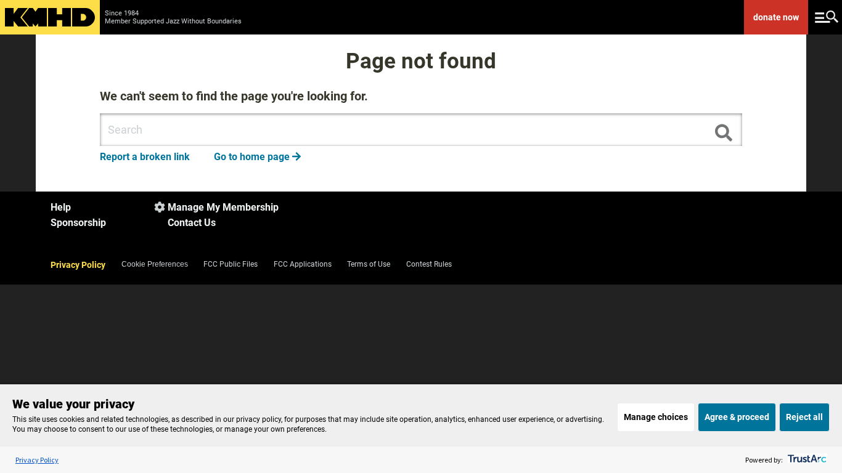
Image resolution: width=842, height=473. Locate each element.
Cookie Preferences (154, 264)
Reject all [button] (804, 417)
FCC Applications (303, 264)
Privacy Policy (78, 265)
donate (776, 17)
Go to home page (257, 157)
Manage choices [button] (656, 417)
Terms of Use (368, 264)
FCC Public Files (230, 264)
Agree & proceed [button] (737, 417)
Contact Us (192, 222)
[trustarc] (806, 459)
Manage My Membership (223, 207)
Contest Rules (429, 264)
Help (61, 207)
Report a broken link (145, 157)
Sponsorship (78, 222)
